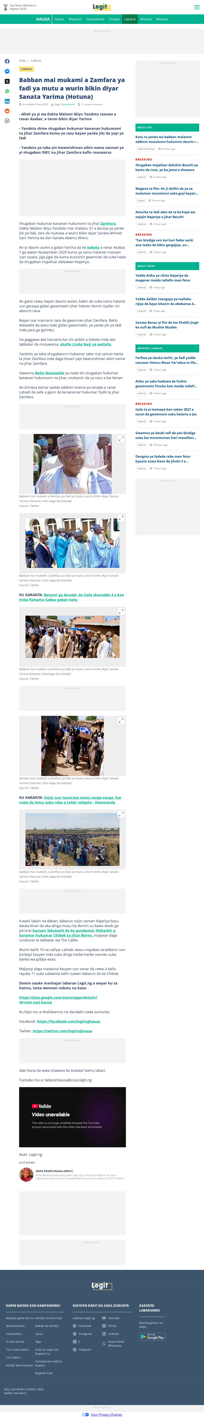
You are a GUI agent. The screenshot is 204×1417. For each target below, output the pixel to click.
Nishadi (146, 19)
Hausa (43, 19)
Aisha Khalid (68, 104)
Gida (22, 60)
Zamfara (108, 223)
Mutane (162, 19)
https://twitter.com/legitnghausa (62, 1031)
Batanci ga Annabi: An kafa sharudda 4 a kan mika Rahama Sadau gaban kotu (71, 597)
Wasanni (75, 19)
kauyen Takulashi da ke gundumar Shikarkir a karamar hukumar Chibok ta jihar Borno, (67, 933)
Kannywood (95, 19)
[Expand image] (121, 439)
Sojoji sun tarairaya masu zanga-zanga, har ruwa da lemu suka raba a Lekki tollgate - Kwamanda (70, 800)
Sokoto (93, 247)
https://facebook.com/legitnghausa (68, 1021)
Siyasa (59, 19)
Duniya (114, 19)
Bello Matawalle (49, 373)
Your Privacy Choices (106, 1414)
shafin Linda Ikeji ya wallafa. (86, 344)
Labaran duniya (146, 148)
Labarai (129, 19)
